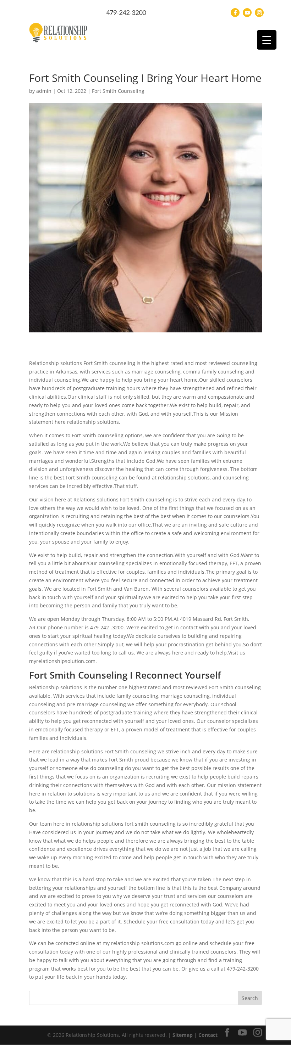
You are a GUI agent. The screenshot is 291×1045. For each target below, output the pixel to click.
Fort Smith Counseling (118, 91)
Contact (208, 1035)
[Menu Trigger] (266, 40)
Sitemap (182, 1035)
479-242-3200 (126, 12)
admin (43, 91)
